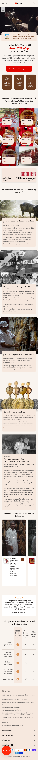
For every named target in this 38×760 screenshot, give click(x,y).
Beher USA (16, 756)
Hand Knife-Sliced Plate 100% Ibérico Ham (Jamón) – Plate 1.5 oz (18, 703)
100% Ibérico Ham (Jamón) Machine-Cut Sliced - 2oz (16, 700)
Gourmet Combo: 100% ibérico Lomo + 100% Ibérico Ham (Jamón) (17, 718)
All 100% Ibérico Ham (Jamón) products (12, 725)
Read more (6, 428)
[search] (6, 3)
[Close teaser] (12, 745)
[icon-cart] (34, 3)
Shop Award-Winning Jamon (19, 69)
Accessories (5, 722)
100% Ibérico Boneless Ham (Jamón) (11, 710)
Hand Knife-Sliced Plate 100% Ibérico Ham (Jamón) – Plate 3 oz (18, 696)
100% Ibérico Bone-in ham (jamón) (11, 707)
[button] (6, 750)
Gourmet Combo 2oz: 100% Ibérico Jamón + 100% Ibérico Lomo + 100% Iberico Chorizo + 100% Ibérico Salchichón (17, 714)
